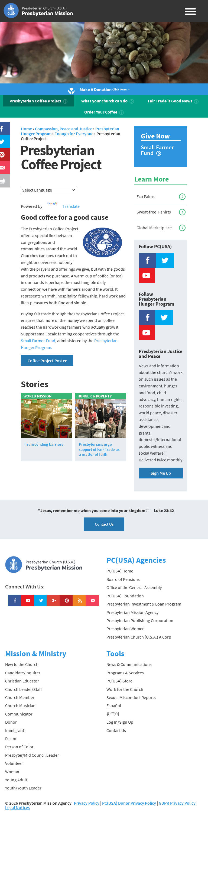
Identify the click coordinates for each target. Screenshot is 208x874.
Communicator (18, 714)
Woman (12, 771)
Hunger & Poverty (94, 396)
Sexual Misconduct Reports (131, 697)
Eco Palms (145, 196)
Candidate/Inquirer (22, 672)
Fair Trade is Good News (170, 100)
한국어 (112, 714)
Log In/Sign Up (119, 722)
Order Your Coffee (101, 112)
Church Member (19, 697)
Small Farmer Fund (38, 340)
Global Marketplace (154, 227)
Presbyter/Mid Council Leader (32, 755)
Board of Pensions (123, 579)
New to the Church (21, 664)
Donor (11, 722)
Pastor (11, 738)
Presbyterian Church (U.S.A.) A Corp (138, 637)
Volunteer (14, 763)
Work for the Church (124, 689)
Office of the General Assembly (134, 587)
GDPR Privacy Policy (177, 803)
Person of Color (19, 746)
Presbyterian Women (125, 628)
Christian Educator (22, 681)
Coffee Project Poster (47, 360)
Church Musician (20, 705)
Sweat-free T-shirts (153, 212)
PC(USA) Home (119, 571)
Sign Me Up (161, 473)
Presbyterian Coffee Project (35, 100)
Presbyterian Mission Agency (132, 612)
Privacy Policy (86, 803)
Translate (71, 206)
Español (113, 705)
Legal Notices (17, 807)
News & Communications (129, 664)
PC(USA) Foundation (125, 595)
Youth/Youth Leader (23, 788)
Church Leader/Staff (23, 689)
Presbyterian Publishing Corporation (139, 620)
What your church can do (104, 100)
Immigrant (14, 730)
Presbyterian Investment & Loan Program (143, 604)
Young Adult (16, 779)
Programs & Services (125, 672)
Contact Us (104, 524)
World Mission (37, 396)
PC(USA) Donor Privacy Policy (129, 803)
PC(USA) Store (119, 681)
